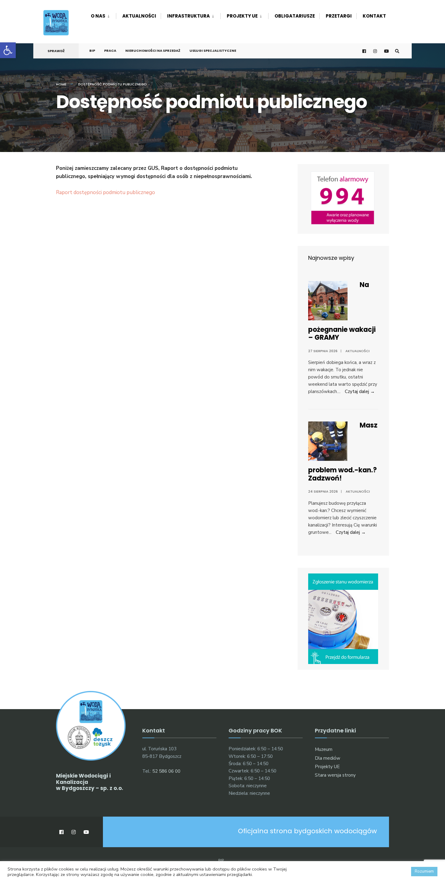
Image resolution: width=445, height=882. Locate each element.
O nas (98, 16)
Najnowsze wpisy (331, 258)
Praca (110, 50)
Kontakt (374, 16)
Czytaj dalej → (360, 391)
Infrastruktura (188, 16)
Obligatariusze (295, 16)
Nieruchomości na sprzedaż (152, 50)
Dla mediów (327, 758)
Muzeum (323, 749)
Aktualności (139, 16)
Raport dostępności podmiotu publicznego (105, 192)
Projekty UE (242, 16)
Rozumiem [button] (424, 871)
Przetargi (339, 16)
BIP (92, 50)
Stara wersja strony (335, 775)
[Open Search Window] (397, 51)
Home (61, 84)
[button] (8, 50)
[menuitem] (103, 15)
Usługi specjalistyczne (213, 50)
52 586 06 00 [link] (166, 771)
